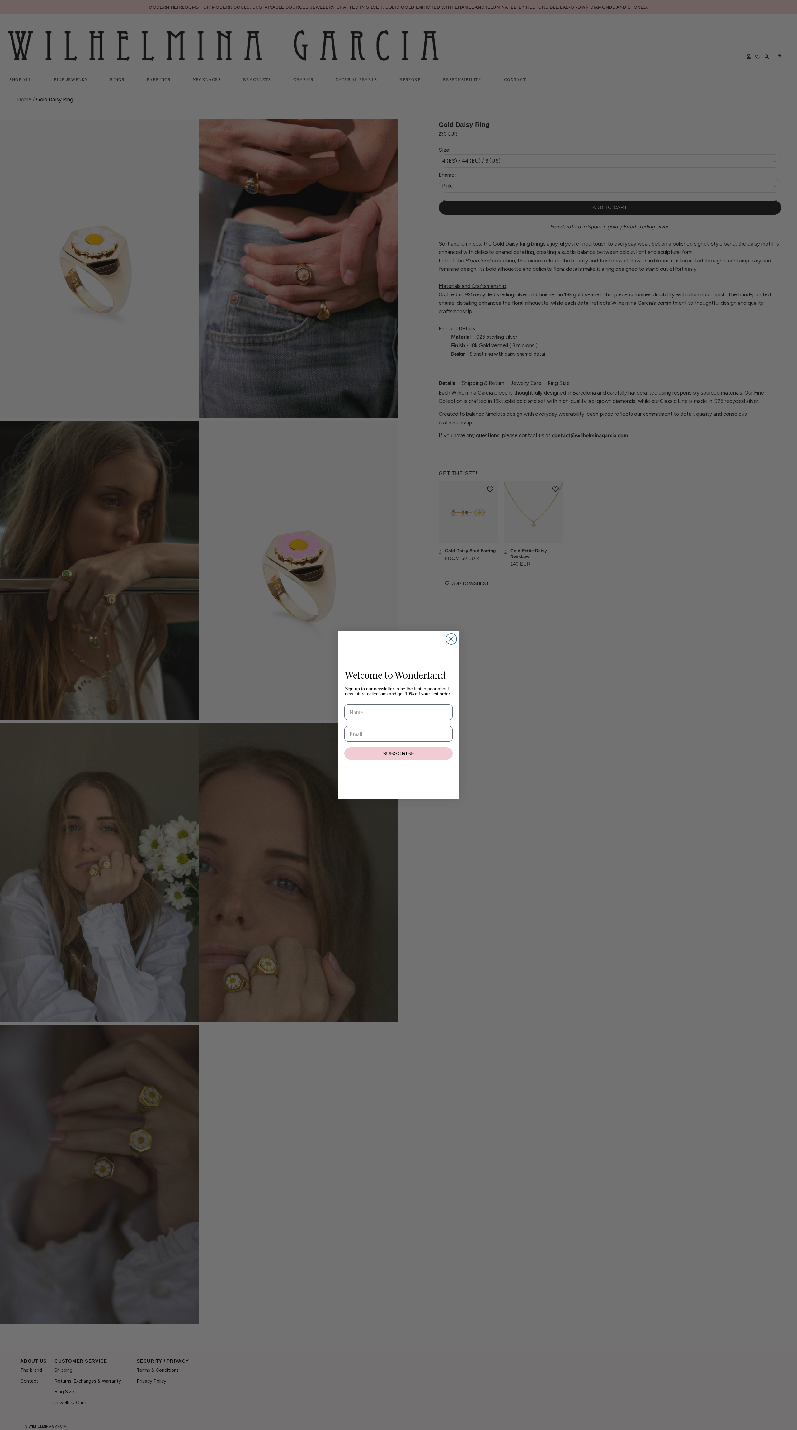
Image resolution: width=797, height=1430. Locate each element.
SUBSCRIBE (398, 753)
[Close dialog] (451, 639)
